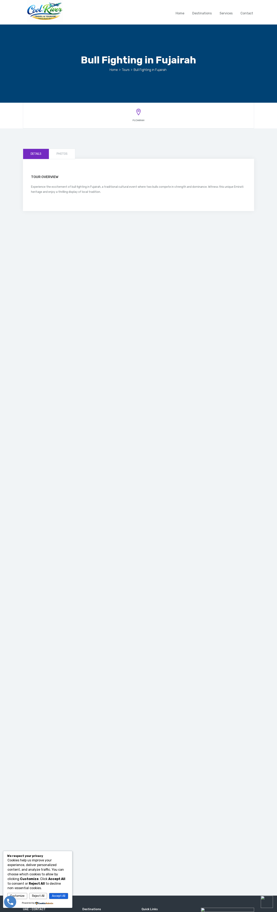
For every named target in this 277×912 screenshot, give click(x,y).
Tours (126, 70)
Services (226, 13)
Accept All (58, 896)
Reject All (38, 896)
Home (180, 13)
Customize (17, 896)
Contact (246, 13)
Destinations (202, 13)
